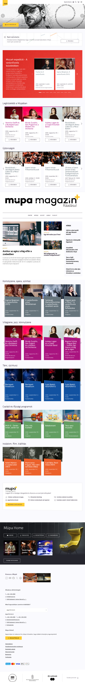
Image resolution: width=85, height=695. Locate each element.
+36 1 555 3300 (11, 617)
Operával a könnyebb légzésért (73, 241)
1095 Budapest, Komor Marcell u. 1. (16, 599)
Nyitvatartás (10, 625)
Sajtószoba (8, 657)
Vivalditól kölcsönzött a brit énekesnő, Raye (72, 250)
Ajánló (48, 215)
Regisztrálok (14, 638)
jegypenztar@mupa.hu (13, 619)
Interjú (36, 215)
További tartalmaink (12, 560)
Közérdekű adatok (10, 649)
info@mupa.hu (11, 596)
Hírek (68, 225)
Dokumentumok (9, 652)
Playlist (54, 215)
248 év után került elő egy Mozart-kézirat (72, 232)
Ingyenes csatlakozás (15, 504)
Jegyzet (42, 215)
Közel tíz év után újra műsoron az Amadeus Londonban (73, 271)
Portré (30, 215)
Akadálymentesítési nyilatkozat (14, 646)
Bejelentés (8, 654)
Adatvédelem (9, 644)
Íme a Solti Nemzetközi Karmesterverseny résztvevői (72, 260)
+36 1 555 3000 (11, 594)
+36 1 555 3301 (22, 617)
